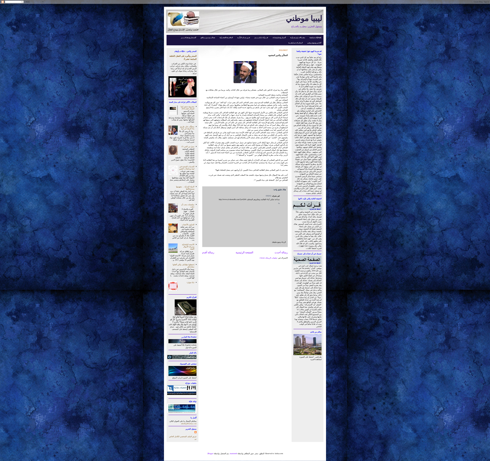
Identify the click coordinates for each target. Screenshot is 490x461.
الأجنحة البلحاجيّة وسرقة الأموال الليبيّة (188, 246)
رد (279, 203)
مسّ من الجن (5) (187, 146)
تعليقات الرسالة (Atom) (268, 258)
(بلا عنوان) (190, 282)
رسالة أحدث (281, 252)
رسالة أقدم (208, 252)
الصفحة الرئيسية (244, 252)
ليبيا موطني (304, 18)
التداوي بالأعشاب (188, 224)
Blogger (210, 453)
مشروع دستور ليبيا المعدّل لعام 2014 (187, 107)
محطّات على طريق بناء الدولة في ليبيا (187, 127)
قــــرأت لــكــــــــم (261, 37)
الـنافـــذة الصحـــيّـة (226, 37)
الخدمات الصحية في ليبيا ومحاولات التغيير (186, 167)
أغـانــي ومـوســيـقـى (314, 43)
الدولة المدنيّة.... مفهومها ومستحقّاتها (185, 187)
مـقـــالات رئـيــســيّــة (297, 37)
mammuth (233, 453)
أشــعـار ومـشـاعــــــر (188, 37)
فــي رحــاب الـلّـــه (243, 37)
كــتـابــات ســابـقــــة (295, 43)
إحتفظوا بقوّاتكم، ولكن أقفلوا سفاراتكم (183, 265)
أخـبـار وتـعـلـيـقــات (279, 37)
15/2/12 (268, 196)
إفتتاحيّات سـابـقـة (315, 37)
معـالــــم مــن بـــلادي (208, 37)
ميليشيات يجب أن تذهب (187, 205)
